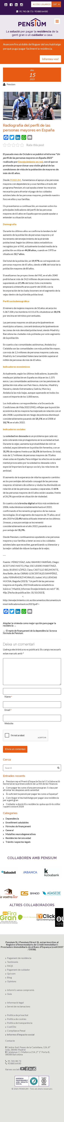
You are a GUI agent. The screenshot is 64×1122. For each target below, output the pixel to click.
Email (7, 709)
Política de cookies (16, 1019)
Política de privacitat (17, 1015)
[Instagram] (21, 5)
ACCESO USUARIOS (42, 4)
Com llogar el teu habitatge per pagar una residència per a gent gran (31, 799)
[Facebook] (10, 5)
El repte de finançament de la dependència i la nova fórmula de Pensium (30, 631)
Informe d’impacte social (20, 1034)
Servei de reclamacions (18, 1006)
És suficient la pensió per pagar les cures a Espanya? (32, 793)
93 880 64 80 (41, 11)
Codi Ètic (11, 1026)
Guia (9, 993)
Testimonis (12, 961)
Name (7, 696)
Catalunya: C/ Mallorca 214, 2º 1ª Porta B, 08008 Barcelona (27, 1053)
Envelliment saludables (17, 822)
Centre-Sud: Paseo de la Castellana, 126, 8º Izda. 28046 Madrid (27, 1048)
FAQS (10, 965)
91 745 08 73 (26, 11)
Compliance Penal (16, 1030)
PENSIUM (15, 179)
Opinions (11, 981)
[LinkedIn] (15, 5)
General (10, 830)
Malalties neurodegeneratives (21, 834)
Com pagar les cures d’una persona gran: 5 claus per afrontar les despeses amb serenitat (30, 788)
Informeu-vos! (50, 59)
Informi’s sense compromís (20, 990)
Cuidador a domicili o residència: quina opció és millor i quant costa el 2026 (31, 805)
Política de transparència (19, 1022)
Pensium (11, 84)
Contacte (10, 1040)
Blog (9, 977)
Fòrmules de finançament (18, 826)
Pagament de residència (19, 958)
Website (8, 723)
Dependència (12, 818)
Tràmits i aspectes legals (18, 841)
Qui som (11, 973)
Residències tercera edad (18, 837)
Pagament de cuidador (18, 969)
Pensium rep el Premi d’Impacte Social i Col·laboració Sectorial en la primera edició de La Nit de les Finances (31, 782)
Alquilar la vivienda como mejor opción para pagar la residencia (29, 624)
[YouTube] (5, 5)
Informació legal (15, 1002)
